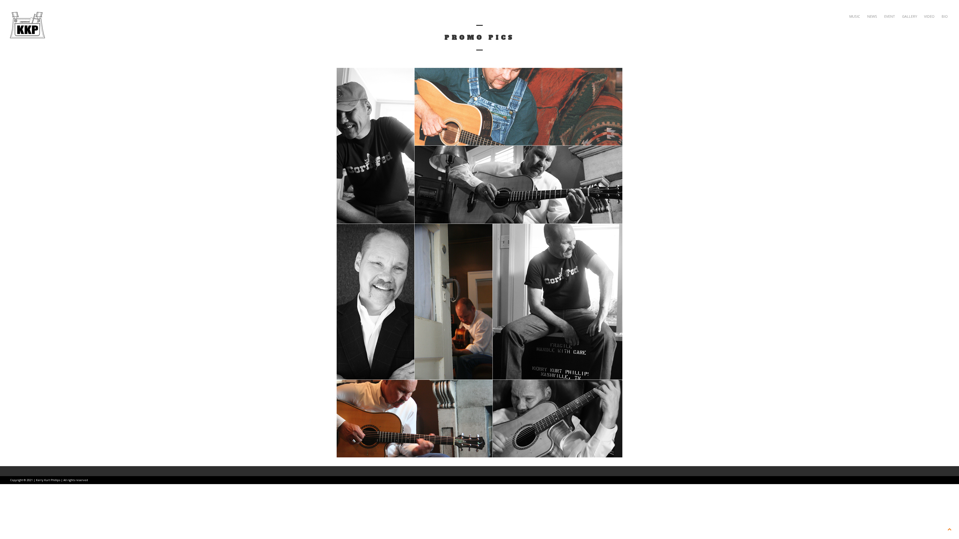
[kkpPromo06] (375, 146)
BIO (944, 16)
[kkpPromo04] (375, 302)
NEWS (871, 16)
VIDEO (929, 16)
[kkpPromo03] (414, 418)
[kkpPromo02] (518, 184)
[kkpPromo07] (557, 302)
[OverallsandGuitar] (518, 106)
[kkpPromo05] (453, 302)
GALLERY (909, 16)
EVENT (889, 16)
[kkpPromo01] (557, 418)
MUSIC (854, 16)
